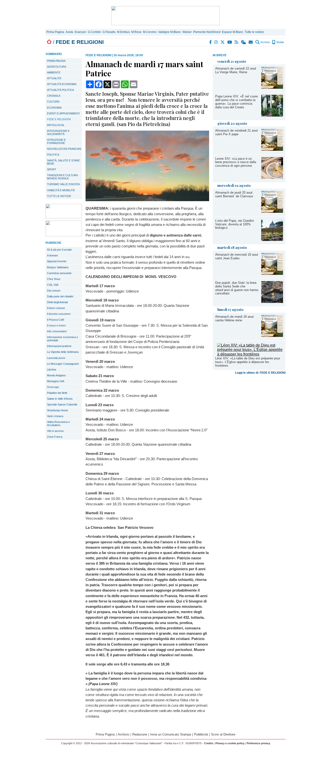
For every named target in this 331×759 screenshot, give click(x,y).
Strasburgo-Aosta (57, 410)
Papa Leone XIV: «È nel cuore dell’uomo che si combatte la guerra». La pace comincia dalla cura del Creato (236, 102)
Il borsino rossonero (59, 313)
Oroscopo (53, 387)
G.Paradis (109, 32)
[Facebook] (210, 42)
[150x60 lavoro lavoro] (64, 217)
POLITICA (53, 154)
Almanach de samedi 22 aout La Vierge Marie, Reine (235, 70)
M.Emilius (123, 32)
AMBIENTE (53, 72)
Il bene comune (56, 308)
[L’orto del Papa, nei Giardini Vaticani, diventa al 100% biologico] (272, 239)
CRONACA (53, 95)
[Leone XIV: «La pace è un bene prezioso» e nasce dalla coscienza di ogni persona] (272, 177)
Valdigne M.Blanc (169, 32)
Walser (187, 32)
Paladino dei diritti (57, 392)
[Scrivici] (251, 42)
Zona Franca (54, 436)
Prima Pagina (55, 32)
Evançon (80, 32)
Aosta (69, 32)
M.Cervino (150, 32)
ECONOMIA (54, 107)
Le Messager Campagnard (63, 363)
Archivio (265, 42)
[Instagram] (216, 42)
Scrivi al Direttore (223, 734)
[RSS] (237, 42)
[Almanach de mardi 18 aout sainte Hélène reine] (272, 335)
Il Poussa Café (55, 319)
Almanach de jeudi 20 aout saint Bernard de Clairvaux (234, 194)
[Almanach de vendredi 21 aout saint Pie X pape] (272, 149)
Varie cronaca (55, 416)
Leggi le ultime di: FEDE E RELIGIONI (260, 372)
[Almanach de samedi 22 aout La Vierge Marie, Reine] (272, 87)
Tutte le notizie (254, 32)
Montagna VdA (55, 381)
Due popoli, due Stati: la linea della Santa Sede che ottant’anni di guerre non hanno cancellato (236, 288)
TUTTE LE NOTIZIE (59, 196)
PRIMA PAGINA (56, 60)
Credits (208, 743)
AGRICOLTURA (56, 66)
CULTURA (53, 101)
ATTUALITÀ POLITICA (60, 89)
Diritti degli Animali (57, 302)
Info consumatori (57, 331)
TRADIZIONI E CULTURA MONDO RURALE (62, 177)
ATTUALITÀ (54, 78)
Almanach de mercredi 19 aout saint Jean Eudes (236, 256)
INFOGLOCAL (55, 125)
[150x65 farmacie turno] (64, 235)
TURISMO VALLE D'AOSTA (63, 184)
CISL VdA (52, 284)
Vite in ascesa (55, 430)
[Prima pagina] (49, 42)
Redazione (139, 734)
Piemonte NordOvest (207, 32)
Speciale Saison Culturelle (62, 404)
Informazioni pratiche (59, 346)
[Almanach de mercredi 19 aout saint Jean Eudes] (272, 273)
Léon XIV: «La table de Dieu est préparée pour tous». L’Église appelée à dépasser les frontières (247, 361)
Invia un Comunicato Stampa (170, 734)
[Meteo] (243, 42)
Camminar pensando (59, 273)
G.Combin (94, 32)
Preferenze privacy (258, 743)
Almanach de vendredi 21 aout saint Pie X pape (236, 132)
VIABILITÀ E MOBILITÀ (61, 190)
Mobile (280, 42)
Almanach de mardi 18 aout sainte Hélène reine (234, 318)
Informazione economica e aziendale (62, 339)
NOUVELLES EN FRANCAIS (64, 148)
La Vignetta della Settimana (63, 351)
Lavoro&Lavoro (56, 357)
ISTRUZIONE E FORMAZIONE (56, 141)
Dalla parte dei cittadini (60, 296)
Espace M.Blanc (232, 32)
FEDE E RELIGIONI (59, 119)
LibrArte (51, 369)
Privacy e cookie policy (229, 743)
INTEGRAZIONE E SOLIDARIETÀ (58, 132)
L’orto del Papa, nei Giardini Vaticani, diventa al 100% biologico (234, 224)
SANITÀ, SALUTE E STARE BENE (63, 162)
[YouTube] (229, 42)
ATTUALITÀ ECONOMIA (61, 84)
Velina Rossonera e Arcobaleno (58, 423)
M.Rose (136, 32)
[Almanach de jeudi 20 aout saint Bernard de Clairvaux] (272, 211)
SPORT (51, 169)
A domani (52, 255)
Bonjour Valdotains (58, 267)
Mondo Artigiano (56, 375)
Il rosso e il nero (56, 325)
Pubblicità (201, 734)
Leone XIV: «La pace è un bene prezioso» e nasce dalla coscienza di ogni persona (235, 162)
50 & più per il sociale (59, 249)
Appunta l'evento (56, 261)
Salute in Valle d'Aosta (59, 398)
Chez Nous (53, 278)
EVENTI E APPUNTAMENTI (63, 113)
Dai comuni (53, 290)
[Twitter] (223, 42)
